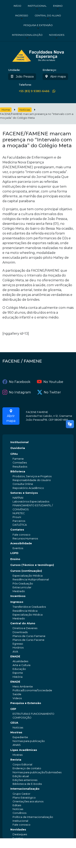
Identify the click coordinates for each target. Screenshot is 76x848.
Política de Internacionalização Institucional (33, 818)
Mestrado (19, 591)
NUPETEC (19, 513)
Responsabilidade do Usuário (32, 480)
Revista (15, 759)
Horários (18, 647)
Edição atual (21, 776)
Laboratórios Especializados (31, 501)
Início (17, 5)
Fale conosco (21, 534)
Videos (17, 698)
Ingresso (21, 15)
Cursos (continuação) (26, 570)
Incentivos (18, 596)
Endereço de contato (27, 768)
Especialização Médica (28, 575)
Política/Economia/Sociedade (32, 690)
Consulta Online (23, 483)
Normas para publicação (29, 741)
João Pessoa (24, 76)
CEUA (14, 722)
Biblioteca (17, 471)
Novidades (56, 34)
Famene (18, 458)
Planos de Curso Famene (29, 636)
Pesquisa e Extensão (38, 25)
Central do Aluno (48, 15)
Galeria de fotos (23, 842)
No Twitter (52, 392)
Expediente (20, 737)
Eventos (18, 548)
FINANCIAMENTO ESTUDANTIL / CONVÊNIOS (33, 507)
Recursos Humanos (25, 538)
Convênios (19, 812)
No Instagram (20, 392)
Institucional (37, 5)
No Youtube (53, 382)
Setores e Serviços (24, 492)
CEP (13, 708)
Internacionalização (27, 34)
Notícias (24, 109)
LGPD (14, 553)
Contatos (17, 529)
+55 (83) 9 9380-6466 (34, 91)
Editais (17, 805)
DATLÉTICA (20, 524)
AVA (15, 651)
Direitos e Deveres (25, 628)
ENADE (15, 656)
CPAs (14, 453)
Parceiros (19, 520)
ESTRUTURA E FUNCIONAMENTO (33, 713)
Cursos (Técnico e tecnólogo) (32, 564)
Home (6, 109)
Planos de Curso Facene (28, 639)
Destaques (20, 834)
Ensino (58, 5)
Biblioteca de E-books (27, 783)
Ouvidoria (17, 448)
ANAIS (17, 744)
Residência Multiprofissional (31, 579)
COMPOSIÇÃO (22, 717)
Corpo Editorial (22, 764)
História (17, 676)
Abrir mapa (57, 76)
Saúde (17, 694)
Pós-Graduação (23, 583)
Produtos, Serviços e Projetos (32, 476)
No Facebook (19, 382)
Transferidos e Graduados (29, 606)
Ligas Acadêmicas (23, 749)
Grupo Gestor (21, 793)
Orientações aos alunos (28, 801)
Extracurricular (22, 587)
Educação (19, 668)
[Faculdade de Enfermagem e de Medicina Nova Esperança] (38, 55)
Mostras (16, 732)
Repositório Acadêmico (28, 488)
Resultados (20, 466)
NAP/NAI (18, 497)
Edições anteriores (25, 780)
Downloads (20, 632)
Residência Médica (25, 610)
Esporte (18, 672)
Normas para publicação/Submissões (37, 772)
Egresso (18, 643)
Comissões (20, 462)
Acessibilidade (21, 543)
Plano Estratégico (24, 797)
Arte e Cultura (21, 665)
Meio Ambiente (23, 686)
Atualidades (20, 661)
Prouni (17, 517)
